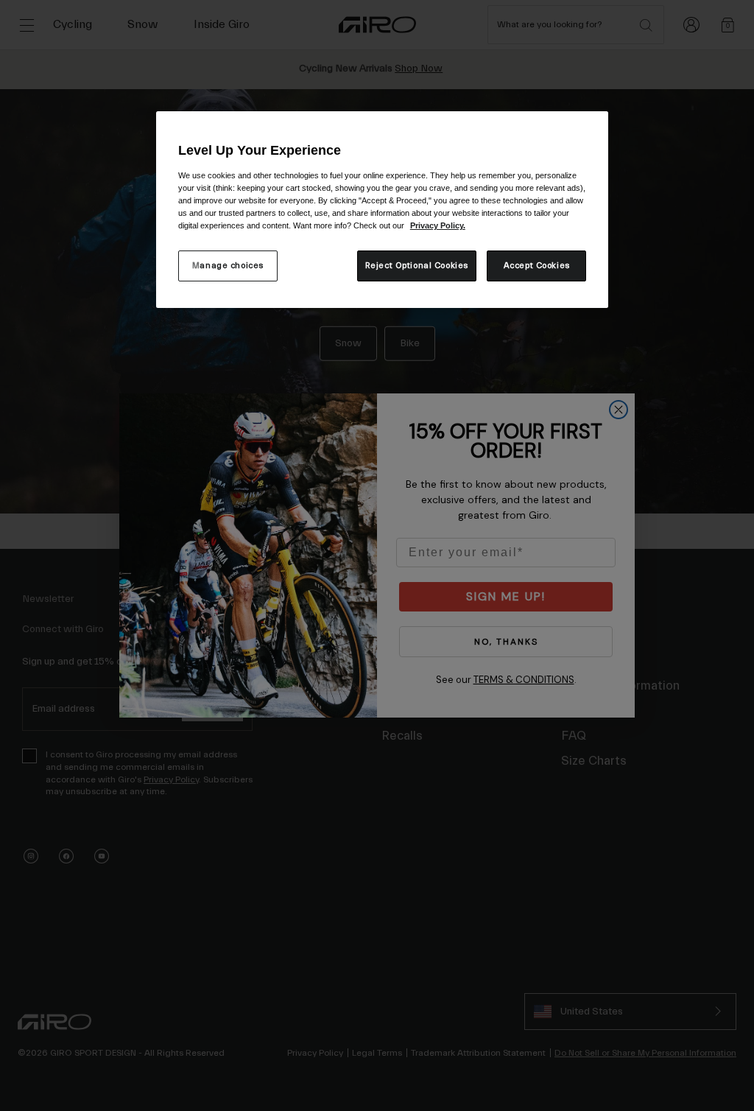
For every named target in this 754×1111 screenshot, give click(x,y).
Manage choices (228, 265)
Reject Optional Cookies (416, 265)
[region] (382, 209)
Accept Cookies (537, 265)
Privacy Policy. (437, 225)
